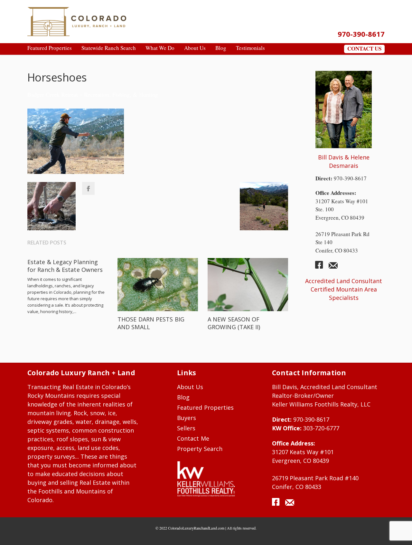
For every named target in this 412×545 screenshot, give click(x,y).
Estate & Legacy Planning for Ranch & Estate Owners (65, 265)
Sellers (186, 428)
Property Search (199, 449)
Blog (183, 397)
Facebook (88, 188)
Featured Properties (205, 407)
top (399, 532)
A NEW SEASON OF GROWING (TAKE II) (234, 323)
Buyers (186, 418)
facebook (321, 267)
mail (333, 267)
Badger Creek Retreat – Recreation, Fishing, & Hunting (92, 94)
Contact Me (193, 438)
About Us (190, 387)
